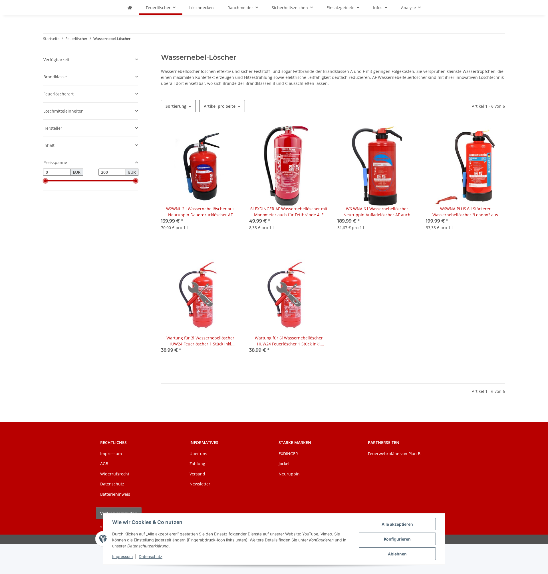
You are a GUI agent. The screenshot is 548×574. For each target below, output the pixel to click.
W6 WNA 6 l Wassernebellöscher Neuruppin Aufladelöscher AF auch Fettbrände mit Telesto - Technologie (377, 212)
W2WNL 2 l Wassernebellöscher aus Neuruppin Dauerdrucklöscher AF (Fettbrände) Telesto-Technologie (200, 212)
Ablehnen (397, 553)
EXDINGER (288, 453)
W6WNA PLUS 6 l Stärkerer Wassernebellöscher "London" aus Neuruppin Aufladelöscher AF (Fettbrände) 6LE (465, 212)
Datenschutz (150, 556)
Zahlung (197, 463)
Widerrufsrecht (114, 474)
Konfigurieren (397, 539)
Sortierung (176, 106)
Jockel (284, 463)
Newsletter (200, 484)
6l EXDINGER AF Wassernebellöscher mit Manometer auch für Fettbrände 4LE (288, 211)
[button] (200, 181)
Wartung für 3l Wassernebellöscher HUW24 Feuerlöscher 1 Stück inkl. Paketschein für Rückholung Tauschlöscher (200, 341)
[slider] (45, 180)
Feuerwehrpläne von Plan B (394, 453)
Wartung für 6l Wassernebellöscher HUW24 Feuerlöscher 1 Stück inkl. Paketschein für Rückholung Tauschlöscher (289, 341)
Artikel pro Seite (219, 106)
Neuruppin (289, 474)
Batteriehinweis (115, 494)
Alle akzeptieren (397, 524)
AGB (104, 463)
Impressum (122, 556)
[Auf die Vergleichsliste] (230, 136)
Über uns (198, 453)
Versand (197, 474)
